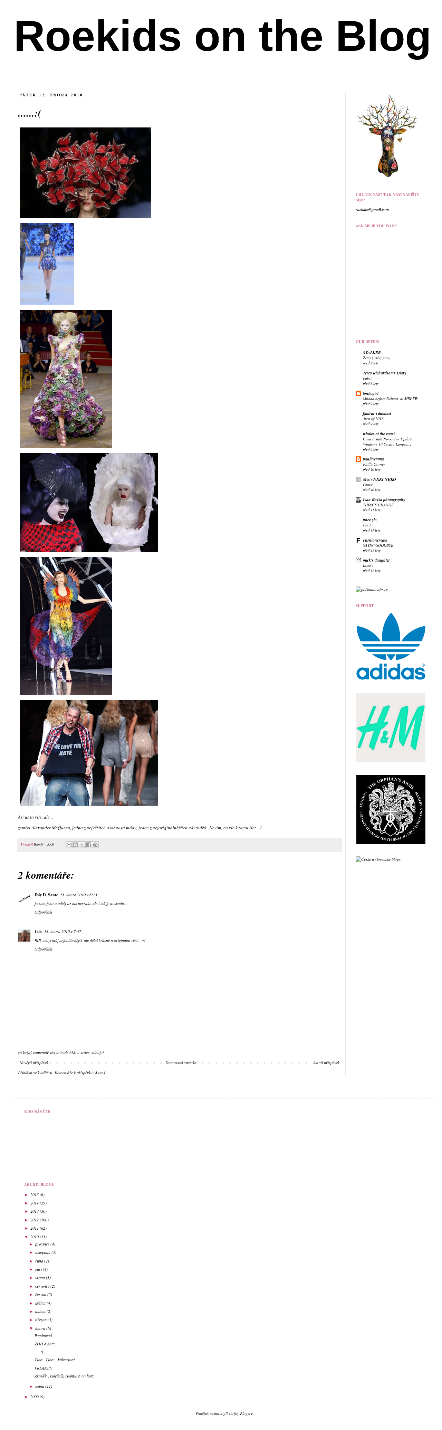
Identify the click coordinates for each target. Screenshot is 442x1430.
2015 (35, 1194)
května (41, 1303)
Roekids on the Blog (222, 36)
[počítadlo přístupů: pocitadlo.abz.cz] (372, 589)
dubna (41, 1311)
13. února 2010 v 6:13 (78, 894)
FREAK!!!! (43, 1368)
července (42, 1286)
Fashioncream (375, 540)
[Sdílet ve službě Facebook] (88, 844)
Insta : (368, 565)
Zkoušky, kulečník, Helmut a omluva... (66, 1376)
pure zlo (370, 520)
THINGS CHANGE (378, 504)
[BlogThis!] (75, 844)
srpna (40, 1277)
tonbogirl (370, 393)
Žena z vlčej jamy (376, 357)
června (41, 1294)
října (39, 1261)
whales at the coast (379, 434)
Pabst (367, 378)
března (41, 1319)
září (39, 1269)
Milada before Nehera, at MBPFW (390, 398)
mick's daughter (376, 560)
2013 (35, 1211)
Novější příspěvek (34, 1062)
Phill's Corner (374, 464)
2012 (35, 1219)
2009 (35, 1396)
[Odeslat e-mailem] (69, 844)
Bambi (39, 844)
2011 (35, 1228)
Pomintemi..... (46, 1335)
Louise (368, 484)
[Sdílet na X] (82, 844)
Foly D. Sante (46, 895)
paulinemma (373, 459)
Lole (38, 931)
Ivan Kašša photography (384, 500)
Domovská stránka (180, 1062)
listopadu (43, 1252)
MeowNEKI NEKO (379, 479)
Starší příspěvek (326, 1062)
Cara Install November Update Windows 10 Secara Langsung (387, 441)
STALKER (372, 352)
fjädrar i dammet (377, 413)
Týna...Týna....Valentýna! (55, 1359)
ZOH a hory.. (46, 1343)
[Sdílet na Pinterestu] (95, 844)
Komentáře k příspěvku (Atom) (80, 1072)
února (40, 1328)
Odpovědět (43, 912)
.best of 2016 (373, 418)
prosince (42, 1244)
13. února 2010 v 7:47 (62, 931)
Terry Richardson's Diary (384, 373)
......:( (39, 1351)
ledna (40, 1386)
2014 (35, 1202)
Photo (368, 524)
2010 (35, 1236)
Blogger (246, 1413)
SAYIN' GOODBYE (378, 545)
